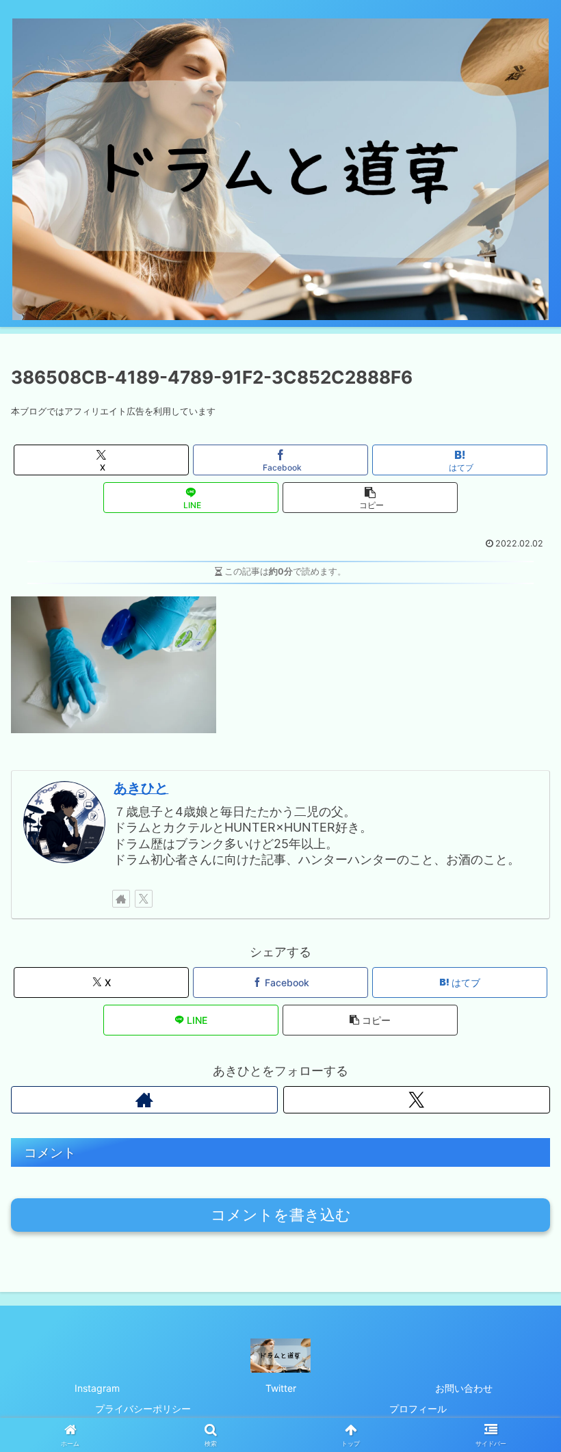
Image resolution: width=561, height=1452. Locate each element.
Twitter (280, 1388)
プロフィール (418, 1408)
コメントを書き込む (281, 1215)
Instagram (97, 1388)
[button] (370, 497)
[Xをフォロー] (144, 899)
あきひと (141, 788)
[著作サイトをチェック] (121, 899)
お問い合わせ (464, 1388)
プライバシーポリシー (143, 1408)
